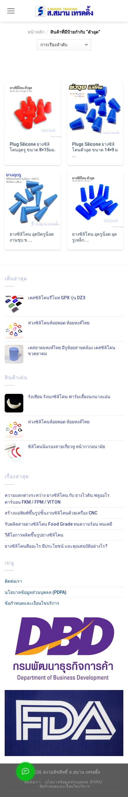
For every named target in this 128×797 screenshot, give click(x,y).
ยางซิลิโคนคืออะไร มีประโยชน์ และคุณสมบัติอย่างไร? (56, 546)
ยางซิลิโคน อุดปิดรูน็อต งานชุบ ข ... (32, 237)
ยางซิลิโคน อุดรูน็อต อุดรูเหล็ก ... (94, 237)
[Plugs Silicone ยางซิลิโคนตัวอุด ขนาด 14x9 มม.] (95, 109)
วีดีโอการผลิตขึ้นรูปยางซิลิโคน (34, 534)
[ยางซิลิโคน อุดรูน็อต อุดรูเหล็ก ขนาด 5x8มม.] (95, 199)
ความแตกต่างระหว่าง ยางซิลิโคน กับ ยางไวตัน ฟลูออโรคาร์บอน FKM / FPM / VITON (57, 499)
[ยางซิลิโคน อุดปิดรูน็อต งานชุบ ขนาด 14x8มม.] (33, 199)
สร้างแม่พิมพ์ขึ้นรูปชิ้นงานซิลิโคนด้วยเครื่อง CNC (51, 512)
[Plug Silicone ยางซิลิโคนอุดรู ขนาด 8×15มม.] (33, 109)
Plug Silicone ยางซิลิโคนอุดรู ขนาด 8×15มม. (33, 147)
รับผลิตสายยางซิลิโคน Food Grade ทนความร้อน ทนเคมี (58, 524)
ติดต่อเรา (13, 581)
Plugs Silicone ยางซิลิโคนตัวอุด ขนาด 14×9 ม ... (95, 150)
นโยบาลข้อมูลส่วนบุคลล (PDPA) (35, 592)
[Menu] (11, 11)
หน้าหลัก (36, 31)
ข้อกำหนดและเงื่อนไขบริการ (32, 603)
